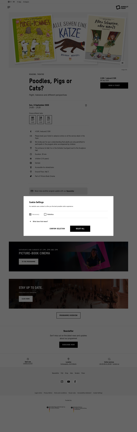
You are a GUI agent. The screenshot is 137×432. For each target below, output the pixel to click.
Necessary (35, 214)
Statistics (50, 214)
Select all (80, 229)
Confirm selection (57, 229)
